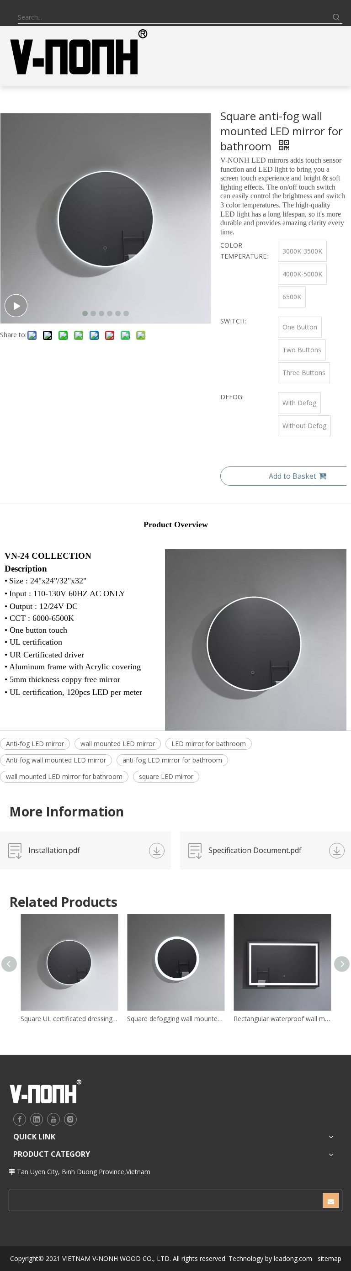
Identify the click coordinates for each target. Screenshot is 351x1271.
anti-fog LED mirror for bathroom (172, 760)
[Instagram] (70, 1119)
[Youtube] (53, 1119)
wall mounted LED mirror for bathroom (64, 776)
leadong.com (293, 1258)
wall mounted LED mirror (117, 743)
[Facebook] (19, 1119)
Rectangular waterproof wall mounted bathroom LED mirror (282, 1018)
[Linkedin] (36, 1119)
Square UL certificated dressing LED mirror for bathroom (69, 1018)
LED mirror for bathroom (208, 743)
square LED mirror (166, 776)
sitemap (329, 1258)
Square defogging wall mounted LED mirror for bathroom (175, 1018)
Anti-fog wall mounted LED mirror (56, 760)
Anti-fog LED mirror (35, 743)
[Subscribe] (331, 1200)
